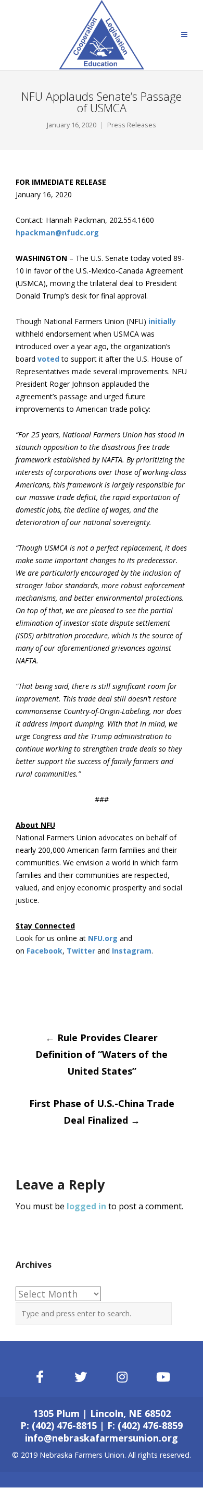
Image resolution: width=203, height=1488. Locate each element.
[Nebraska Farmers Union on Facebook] (39, 1377)
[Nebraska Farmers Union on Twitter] (81, 1377)
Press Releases (131, 125)
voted (48, 359)
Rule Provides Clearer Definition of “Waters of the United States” (101, 1054)
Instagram (131, 951)
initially (162, 321)
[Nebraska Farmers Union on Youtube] (163, 1377)
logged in (86, 1206)
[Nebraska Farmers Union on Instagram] (122, 1377)
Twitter (81, 951)
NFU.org (103, 938)
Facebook (44, 951)
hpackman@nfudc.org (57, 232)
